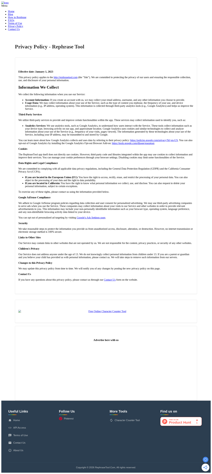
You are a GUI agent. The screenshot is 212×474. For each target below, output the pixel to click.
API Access (19, 427)
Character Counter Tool (127, 420)
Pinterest (69, 418)
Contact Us (14, 29)
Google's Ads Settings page (91, 217)
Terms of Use (15, 23)
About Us (18, 450)
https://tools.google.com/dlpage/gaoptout (133, 143)
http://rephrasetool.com (66, 77)
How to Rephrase (17, 17)
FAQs (11, 20)
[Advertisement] (106, 367)
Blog (10, 14)
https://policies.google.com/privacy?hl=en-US (154, 140)
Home (11, 11)
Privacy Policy (15, 26)
